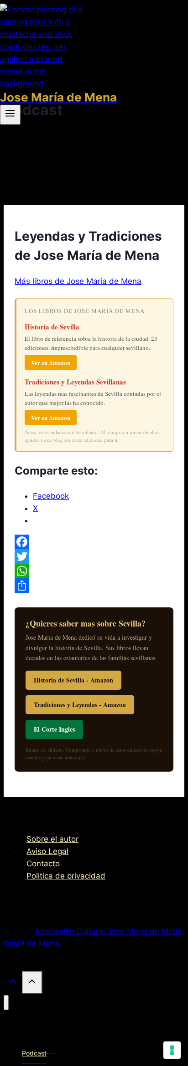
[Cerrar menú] (6, 1002)
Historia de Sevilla (52, 327)
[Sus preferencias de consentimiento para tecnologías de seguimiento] (172, 1050)
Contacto (43, 863)
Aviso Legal (47, 851)
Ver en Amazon (50, 362)
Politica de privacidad (65, 875)
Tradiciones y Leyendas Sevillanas (75, 382)
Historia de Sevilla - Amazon (73, 680)
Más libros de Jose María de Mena (78, 281)
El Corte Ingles (54, 729)
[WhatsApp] (94, 571)
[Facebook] (94, 542)
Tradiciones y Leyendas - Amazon (80, 704)
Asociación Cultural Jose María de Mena (108, 931)
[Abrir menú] (10, 115)
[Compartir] (94, 585)
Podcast (34, 1053)
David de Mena (31, 943)
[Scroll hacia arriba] (13, 983)
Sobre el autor (52, 839)
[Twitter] (94, 556)
